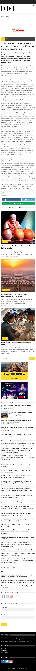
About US (3, 649)
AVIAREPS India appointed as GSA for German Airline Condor (17, 550)
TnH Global (20, 39)
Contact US (4, 650)
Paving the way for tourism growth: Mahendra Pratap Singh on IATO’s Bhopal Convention (16, 421)
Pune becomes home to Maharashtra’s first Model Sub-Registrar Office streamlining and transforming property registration (15, 464)
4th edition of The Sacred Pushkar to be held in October (16, 246)
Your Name (4, 607)
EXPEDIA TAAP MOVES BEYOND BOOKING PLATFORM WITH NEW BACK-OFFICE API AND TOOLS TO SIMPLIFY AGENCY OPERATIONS (18, 581)
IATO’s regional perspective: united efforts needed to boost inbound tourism (16, 406)
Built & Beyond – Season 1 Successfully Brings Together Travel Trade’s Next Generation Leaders (17, 587)
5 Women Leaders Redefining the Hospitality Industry (16, 434)
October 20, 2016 (11, 39)
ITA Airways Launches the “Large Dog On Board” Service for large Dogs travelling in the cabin (16, 496)
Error (2, 571)
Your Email (4, 614)
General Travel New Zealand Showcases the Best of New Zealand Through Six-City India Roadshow (16, 514)
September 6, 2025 (7, 409)
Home (2, 16)
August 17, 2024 (14, 415)
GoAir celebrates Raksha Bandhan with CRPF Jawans (16, 343)
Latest (7, 16)
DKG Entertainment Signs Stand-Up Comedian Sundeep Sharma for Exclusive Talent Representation (18, 554)
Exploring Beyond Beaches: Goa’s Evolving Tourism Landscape (20, 413)
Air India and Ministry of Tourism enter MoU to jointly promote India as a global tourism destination (17, 520)
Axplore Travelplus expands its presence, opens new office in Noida (17, 428)
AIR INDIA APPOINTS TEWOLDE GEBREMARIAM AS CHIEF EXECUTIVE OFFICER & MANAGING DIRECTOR (15, 476)
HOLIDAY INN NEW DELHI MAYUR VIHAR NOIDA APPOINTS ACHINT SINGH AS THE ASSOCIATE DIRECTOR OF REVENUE (18, 576)
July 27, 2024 (6, 431)
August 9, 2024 (6, 424)
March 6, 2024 (6, 436)
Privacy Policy (4, 652)
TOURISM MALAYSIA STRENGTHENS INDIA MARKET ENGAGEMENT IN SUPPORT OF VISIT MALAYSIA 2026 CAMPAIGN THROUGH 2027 (17, 457)
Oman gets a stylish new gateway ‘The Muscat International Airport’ (15, 295)
